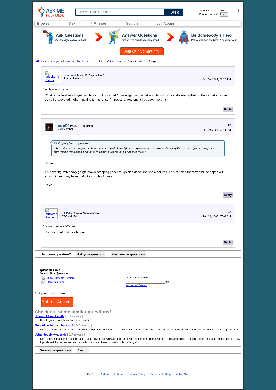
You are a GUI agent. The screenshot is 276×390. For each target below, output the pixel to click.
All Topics (42, 61)
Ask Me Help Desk (112, 374)
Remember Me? (209, 14)
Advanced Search (136, 285)
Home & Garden (74, 61)
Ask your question (90, 254)
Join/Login (165, 23)
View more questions (55, 350)
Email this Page (55, 282)
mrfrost (66, 212)
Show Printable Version (60, 278)
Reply (228, 109)
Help (168, 374)
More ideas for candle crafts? (54, 325)
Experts (155, 374)
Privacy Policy (136, 374)
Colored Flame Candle (49, 316)
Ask (175, 12)
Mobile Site (182, 374)
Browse (43, 23)
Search (132, 23)
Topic (56, 61)
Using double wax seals (50, 334)
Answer (100, 23)
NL (93, 374)
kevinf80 (63, 125)
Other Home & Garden (105, 61)
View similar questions (128, 254)
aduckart (70, 75)
